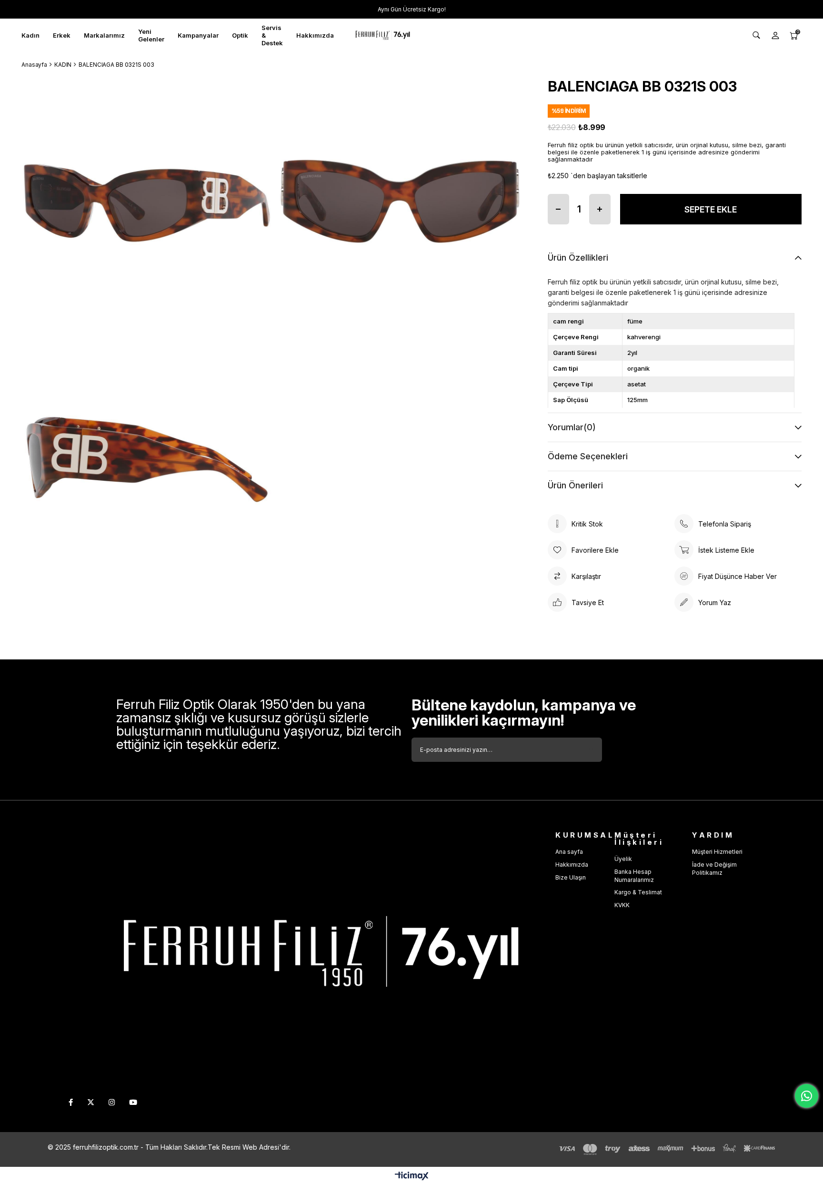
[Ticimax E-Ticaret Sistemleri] (412, 1177)
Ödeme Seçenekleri (588, 456)
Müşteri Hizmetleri (717, 851)
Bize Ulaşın (570, 877)
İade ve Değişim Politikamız (714, 868)
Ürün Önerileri (575, 485)
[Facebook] (71, 1102)
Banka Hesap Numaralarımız (634, 875)
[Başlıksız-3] (312, 953)
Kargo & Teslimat (638, 892)
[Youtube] (133, 1102)
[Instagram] (112, 1102)
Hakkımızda (571, 864)
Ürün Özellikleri (578, 258)
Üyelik (623, 858)
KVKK (622, 905)
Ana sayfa (569, 851)
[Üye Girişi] (775, 35)
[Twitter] (90, 1102)
